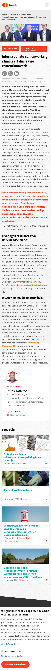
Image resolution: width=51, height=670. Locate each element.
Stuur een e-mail (18, 415)
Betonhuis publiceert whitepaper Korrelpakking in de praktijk (22, 457)
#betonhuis (21, 463)
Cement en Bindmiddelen (18, 490)
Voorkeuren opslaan (15, 664)
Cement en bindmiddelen (20, 14)
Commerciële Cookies (14, 656)
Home (4, 14)
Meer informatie (8, 644)
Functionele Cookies (13, 651)
